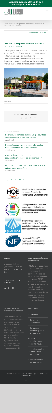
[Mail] (13, 288)
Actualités (34, 315)
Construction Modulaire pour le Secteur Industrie (37, 341)
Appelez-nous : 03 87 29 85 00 (25, 2)
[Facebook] (9, 288)
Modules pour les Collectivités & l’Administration (37, 351)
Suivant (43, 33)
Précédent (33, 33)
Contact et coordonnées (35, 321)
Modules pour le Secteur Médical (36, 361)
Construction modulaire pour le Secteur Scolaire (37, 330)
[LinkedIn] (5, 288)
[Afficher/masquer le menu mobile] (47, 11)
